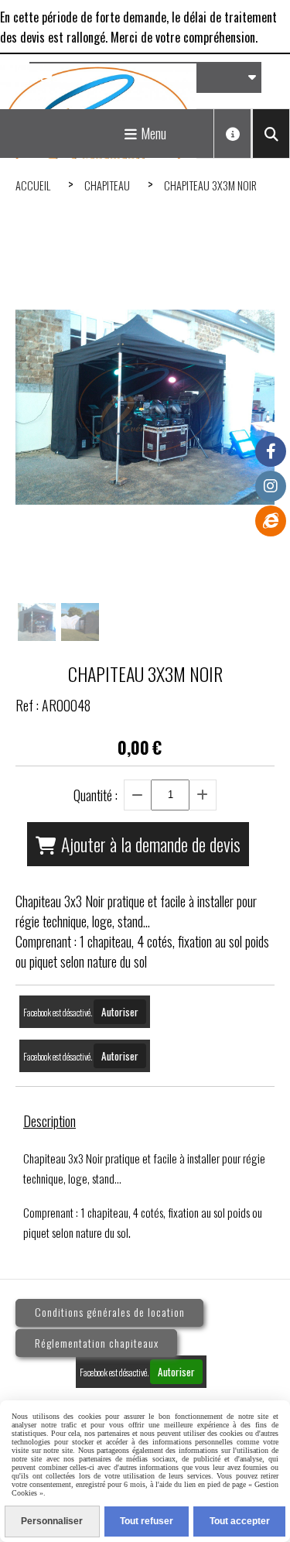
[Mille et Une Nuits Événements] (270, 520)
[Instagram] (270, 486)
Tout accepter (240, 1521)
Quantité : (95, 795)
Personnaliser (52, 1521)
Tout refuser (146, 1521)
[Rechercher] (271, 133)
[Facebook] (270, 451)
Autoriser (119, 1011)
